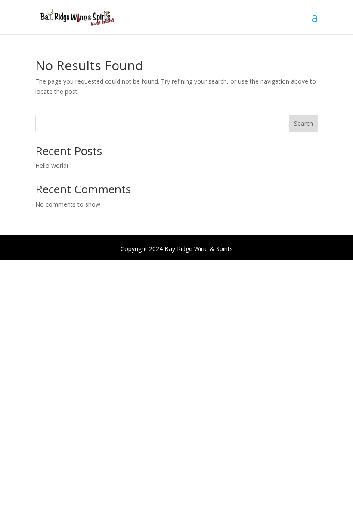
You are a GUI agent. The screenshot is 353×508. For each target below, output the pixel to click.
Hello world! (51, 165)
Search (303, 123)
